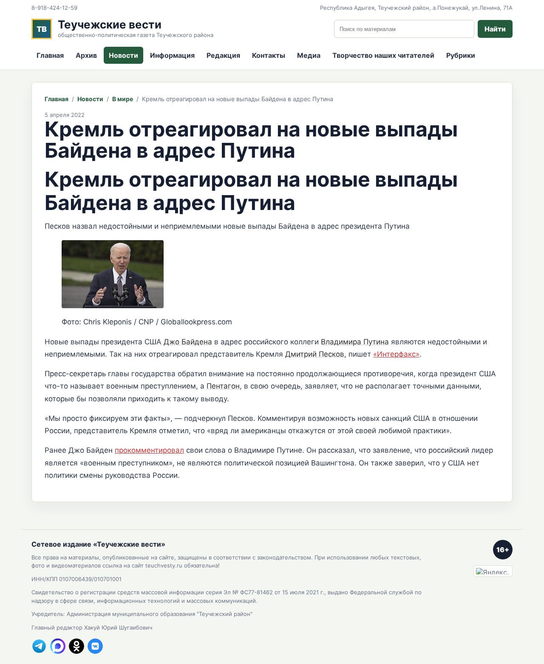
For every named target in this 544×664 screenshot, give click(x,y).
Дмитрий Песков (314, 354)
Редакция (223, 55)
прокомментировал (149, 450)
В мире (122, 98)
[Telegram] (39, 646)
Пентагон (223, 386)
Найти (495, 29)
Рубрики (460, 55)
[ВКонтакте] (95, 646)
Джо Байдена (188, 342)
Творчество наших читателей (383, 55)
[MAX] (57, 646)
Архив (86, 55)
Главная (50, 55)
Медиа (308, 55)
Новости (123, 55)
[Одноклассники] (76, 646)
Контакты (268, 55)
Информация (172, 55)
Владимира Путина (355, 342)
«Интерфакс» (396, 354)
